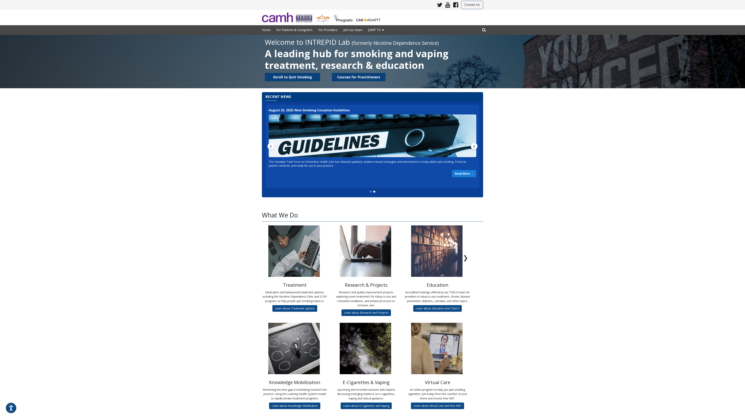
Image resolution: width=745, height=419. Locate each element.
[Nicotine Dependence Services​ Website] (279, 17)
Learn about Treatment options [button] (295, 308)
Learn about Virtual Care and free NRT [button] (437, 406)
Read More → (464, 173)
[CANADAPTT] (369, 17)
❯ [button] (474, 146)
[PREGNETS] (345, 17)
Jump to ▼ (376, 30)
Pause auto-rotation (372, 417)
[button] (292, 77)
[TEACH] (305, 17)
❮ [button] (271, 146)
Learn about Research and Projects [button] (366, 312)
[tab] (371, 192)
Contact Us (472, 5)
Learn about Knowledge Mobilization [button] (295, 406)
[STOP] (324, 17)
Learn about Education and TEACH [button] (437, 308)
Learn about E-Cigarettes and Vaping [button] (366, 406)
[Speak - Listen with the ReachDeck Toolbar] (11, 408)
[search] (484, 29)
